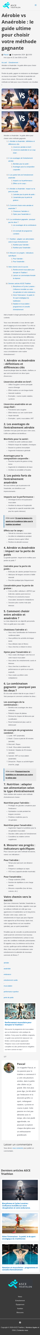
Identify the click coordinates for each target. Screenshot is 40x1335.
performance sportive (11, 992)
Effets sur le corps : (20, 183)
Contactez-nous (22, 1330)
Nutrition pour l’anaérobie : (22, 248)
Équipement (20, 1304)
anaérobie (7, 968)
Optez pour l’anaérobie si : (22, 214)
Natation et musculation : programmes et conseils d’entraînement (21, 306)
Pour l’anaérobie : (19, 261)
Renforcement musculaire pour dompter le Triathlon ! (18, 1023)
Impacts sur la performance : (23, 180)
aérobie (6, 963)
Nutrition (20, 1308)
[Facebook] (20, 1322)
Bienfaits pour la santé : (21, 164)
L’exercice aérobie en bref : (22, 147)
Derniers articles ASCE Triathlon (19, 283)
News (20, 1296)
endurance (7, 974)
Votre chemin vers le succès (18, 267)
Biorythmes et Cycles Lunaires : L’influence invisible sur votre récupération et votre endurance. (24, 289)
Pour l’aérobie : (18, 259)
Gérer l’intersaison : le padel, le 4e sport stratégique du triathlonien (23, 298)
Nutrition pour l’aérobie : (21, 245)
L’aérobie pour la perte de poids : (24, 194)
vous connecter (17, 1148)
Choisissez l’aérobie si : (21, 211)
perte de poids (9, 997)
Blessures (20, 1312)
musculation (8, 986)
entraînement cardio (11, 980)
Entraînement (20, 1300)
